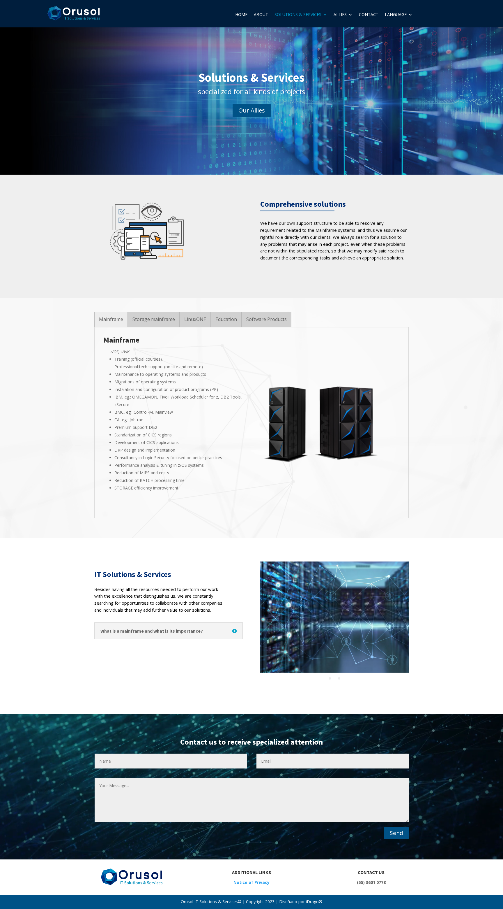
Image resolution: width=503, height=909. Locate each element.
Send (396, 833)
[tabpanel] (251, 422)
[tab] (111, 319)
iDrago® (313, 901)
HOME (241, 15)
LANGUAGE (396, 15)
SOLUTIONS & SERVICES (297, 15)
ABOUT (261, 15)
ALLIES (340, 15)
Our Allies (251, 110)
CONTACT (368, 15)
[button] (330, 678)
